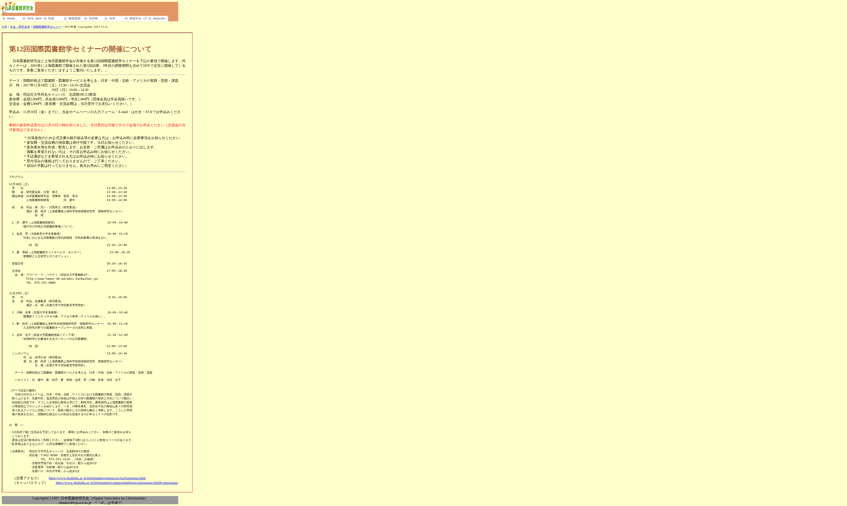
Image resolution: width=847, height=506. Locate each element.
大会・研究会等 (20, 26)
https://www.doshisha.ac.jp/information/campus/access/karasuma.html (97, 478)
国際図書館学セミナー (47, 26)
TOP (4, 26)
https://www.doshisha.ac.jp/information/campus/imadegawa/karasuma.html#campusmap (117, 483)
